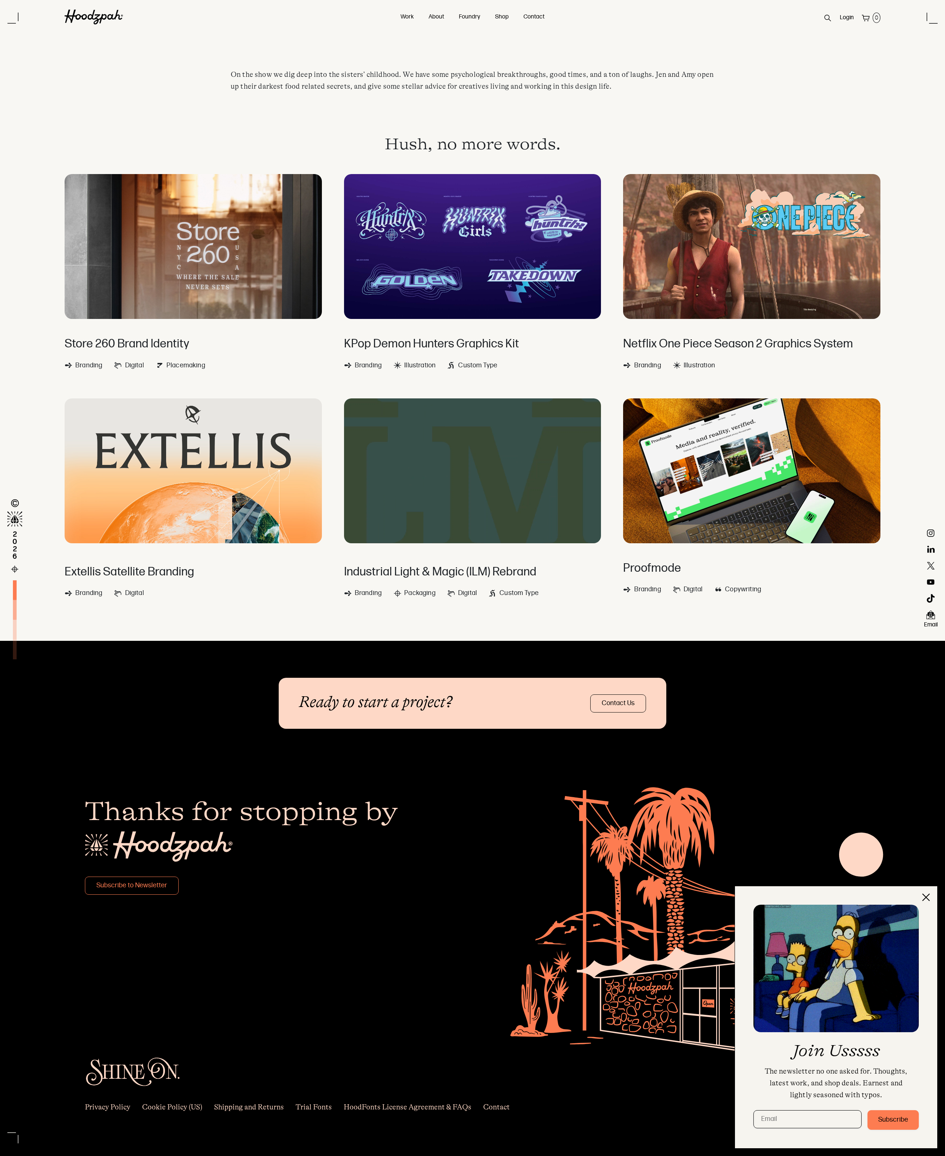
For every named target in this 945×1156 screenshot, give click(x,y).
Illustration (420, 365)
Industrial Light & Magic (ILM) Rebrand (440, 572)
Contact (533, 17)
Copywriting (743, 589)
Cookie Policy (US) (172, 1107)
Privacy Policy (107, 1107)
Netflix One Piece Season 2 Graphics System (738, 344)
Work (407, 17)
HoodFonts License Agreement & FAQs (407, 1107)
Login (847, 18)
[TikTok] (930, 598)
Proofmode (652, 569)
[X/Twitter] (930, 566)
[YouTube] (930, 582)
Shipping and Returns (249, 1107)
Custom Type (477, 365)
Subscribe (893, 1119)
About (436, 17)
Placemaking (185, 365)
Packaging (419, 593)
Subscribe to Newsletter (131, 885)
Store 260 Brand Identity (127, 344)
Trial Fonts (314, 1107)
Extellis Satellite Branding (129, 572)
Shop (502, 17)
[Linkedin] (931, 549)
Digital (134, 365)
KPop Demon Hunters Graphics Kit (431, 344)
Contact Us (618, 703)
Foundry (469, 17)
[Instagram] (930, 533)
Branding (88, 365)
